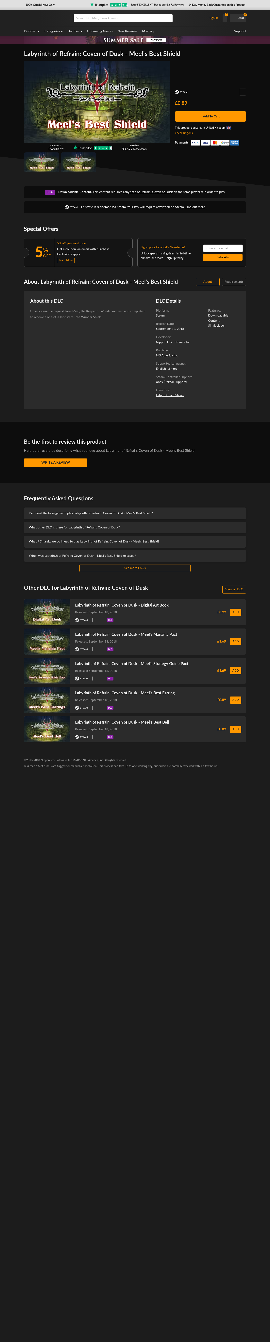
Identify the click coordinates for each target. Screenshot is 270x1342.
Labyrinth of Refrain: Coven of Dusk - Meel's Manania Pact (126, 635)
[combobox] (139, 18)
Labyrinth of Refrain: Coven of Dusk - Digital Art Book (122, 605)
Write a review (55, 462)
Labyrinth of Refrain (170, 395)
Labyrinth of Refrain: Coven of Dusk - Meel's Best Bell (122, 722)
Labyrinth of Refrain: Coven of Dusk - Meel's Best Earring (125, 693)
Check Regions (184, 133)
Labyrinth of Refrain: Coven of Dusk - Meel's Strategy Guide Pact (131, 664)
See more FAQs (135, 568)
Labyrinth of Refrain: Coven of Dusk (148, 192)
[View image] (78, 162)
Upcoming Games (100, 31)
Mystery (148, 31)
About (207, 281)
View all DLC (234, 589)
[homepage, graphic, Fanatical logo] (45, 18)
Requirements (234, 281)
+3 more (171, 368)
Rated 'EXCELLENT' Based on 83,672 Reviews (157, 5)
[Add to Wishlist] (242, 92)
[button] (39, 5)
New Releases (128, 31)
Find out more (195, 207)
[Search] (168, 18)
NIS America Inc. (167, 355)
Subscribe (223, 257)
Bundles (73, 31)
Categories (52, 31)
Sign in (213, 18)
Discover (30, 31)
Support (240, 31)
